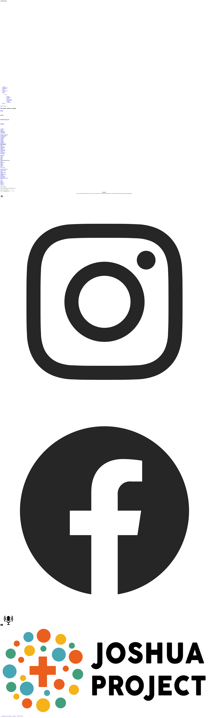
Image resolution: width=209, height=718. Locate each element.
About (4, 91)
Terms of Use (9, 99)
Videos (1, 148)
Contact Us (9, 102)
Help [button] (3, 92)
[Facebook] (104, 613)
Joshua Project (2, 176)
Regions (1, 140)
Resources (4, 88)
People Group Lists (4, 119)
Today (1, 161)
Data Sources (2, 177)
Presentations (2, 147)
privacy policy (123, 193)
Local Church (2, 152)
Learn (1, 171)
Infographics (2, 146)
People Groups (5, 87)
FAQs (8, 98)
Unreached (2, 137)
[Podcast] (8, 625)
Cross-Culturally (3, 174)
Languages (2, 141)
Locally (1, 173)
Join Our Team (3, 170)
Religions (2, 142)
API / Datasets (2, 150)
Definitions (9, 97)
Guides (1, 157)
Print (1, 166)
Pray (3, 89)
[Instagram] (104, 405)
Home (1, 110)
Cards (1, 156)
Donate (4, 103)
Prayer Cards (2, 167)
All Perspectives (3, 135)
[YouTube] (1, 625)
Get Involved (5, 90)
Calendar (2, 165)
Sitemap (8, 101)
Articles (1, 151)
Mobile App (2, 162)
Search (4, 86)
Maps (1, 145)
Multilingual (2, 153)
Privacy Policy (9, 100)
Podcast (1, 164)
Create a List (2, 136)
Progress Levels (3, 143)
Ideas (1, 159)
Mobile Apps (2, 149)
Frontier (1, 138)
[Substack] (1, 197)
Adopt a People (3, 172)
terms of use (129, 193)
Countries (2, 139)
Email (1, 163)
